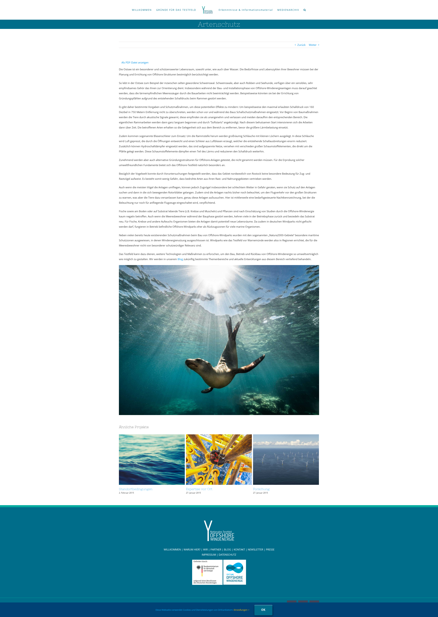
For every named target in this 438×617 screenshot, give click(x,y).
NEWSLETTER (255, 549)
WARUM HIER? (192, 549)
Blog (181, 259)
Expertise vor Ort (213, 460)
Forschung (280, 460)
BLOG (227, 549)
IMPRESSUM (209, 554)
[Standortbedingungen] (152, 459)
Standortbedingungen (145, 460)
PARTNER (215, 549)
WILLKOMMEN (172, 549)
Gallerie (158, 460)
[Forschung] (286, 459)
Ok (263, 610)
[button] (302, 9)
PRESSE (270, 549)
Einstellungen (241, 609)
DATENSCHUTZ (227, 554)
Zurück (301, 45)
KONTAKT (239, 549)
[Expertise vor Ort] (219, 459)
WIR (205, 549)
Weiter (313, 45)
